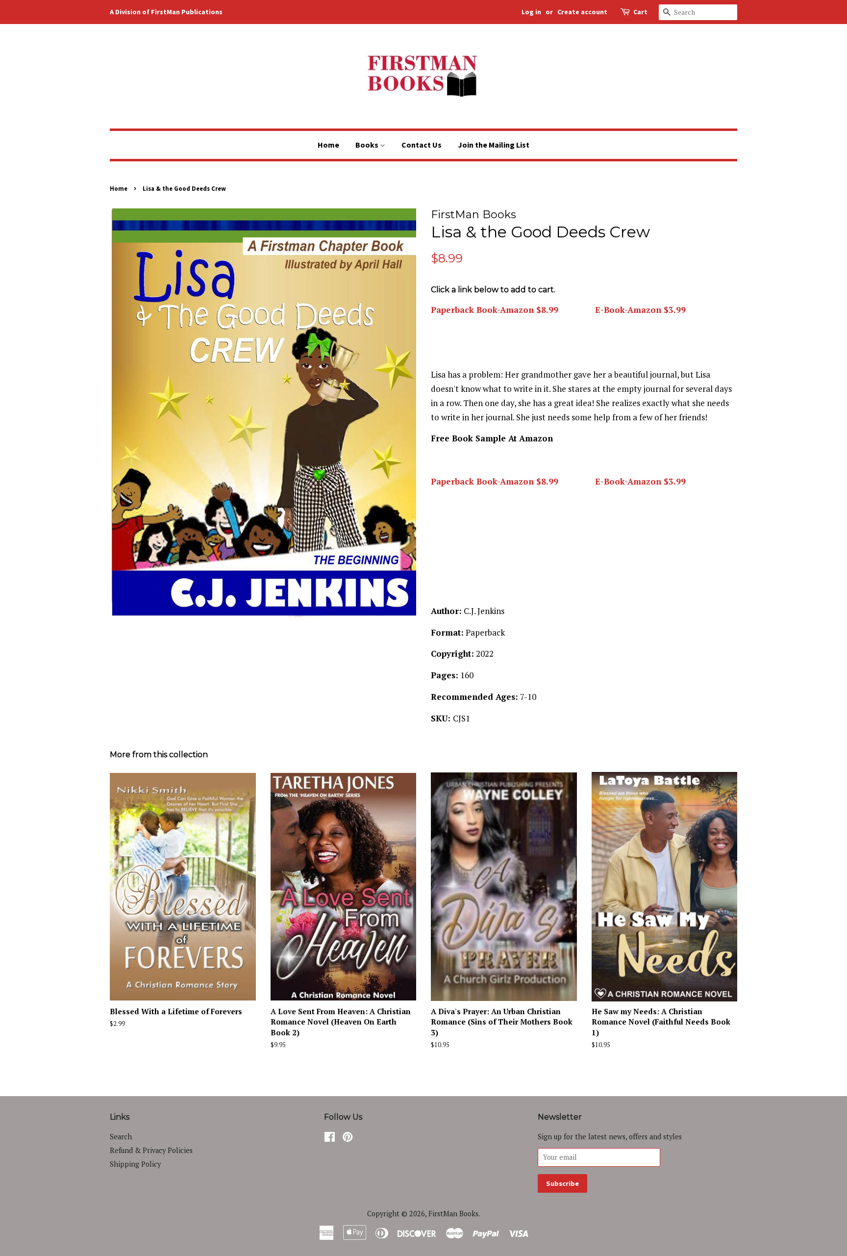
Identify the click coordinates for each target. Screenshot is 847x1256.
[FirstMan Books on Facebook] (329, 1138)
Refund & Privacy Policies (151, 1150)
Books (367, 145)
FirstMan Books (453, 1213)
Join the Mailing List (493, 145)
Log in (531, 11)
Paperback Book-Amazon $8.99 (494, 309)
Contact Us (421, 145)
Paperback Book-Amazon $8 (488, 481)
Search (121, 1136)
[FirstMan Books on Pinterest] (347, 1138)
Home (328, 145)
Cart (640, 11)
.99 (552, 481)
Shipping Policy (135, 1164)
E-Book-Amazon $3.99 (639, 309)
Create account (582, 11)
